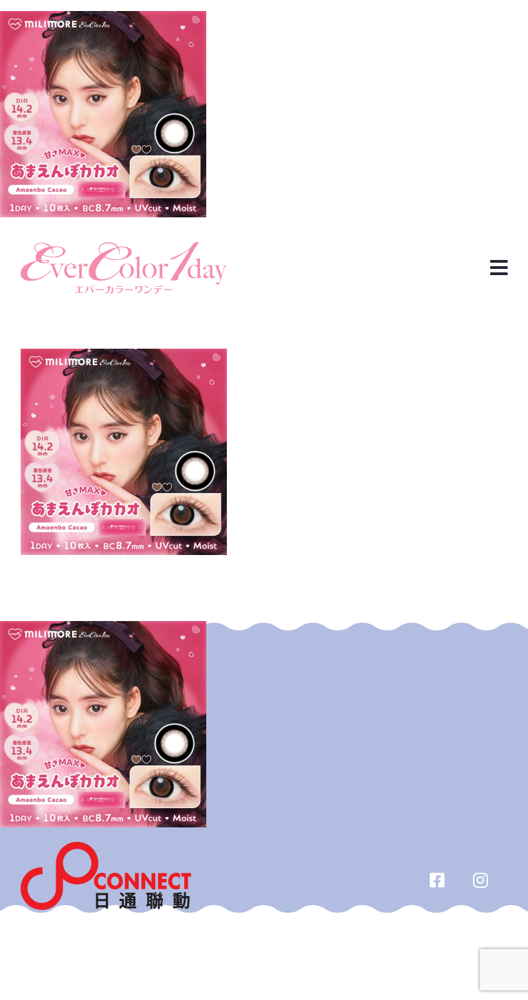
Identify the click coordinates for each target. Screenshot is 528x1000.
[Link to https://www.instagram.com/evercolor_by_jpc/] (481, 880)
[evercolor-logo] (124, 247)
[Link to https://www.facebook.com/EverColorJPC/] (437, 880)
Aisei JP (309, 946)
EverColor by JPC (241, 946)
